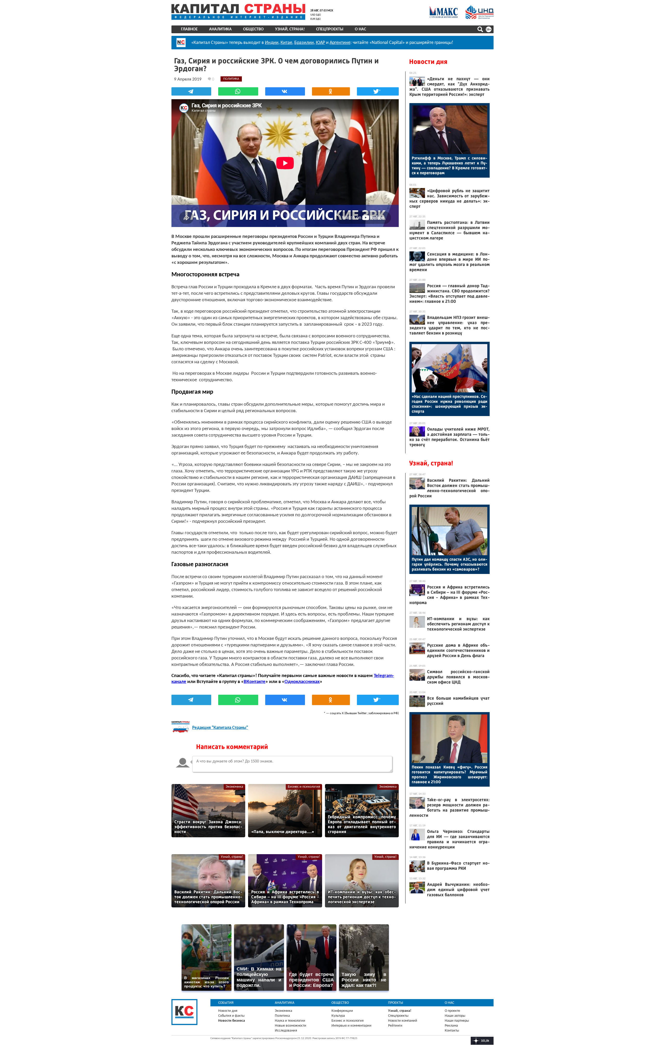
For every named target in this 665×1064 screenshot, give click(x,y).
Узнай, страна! (290, 29)
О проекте (452, 1011)
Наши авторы (455, 1016)
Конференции (342, 1011)
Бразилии (304, 43)
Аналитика (220, 29)
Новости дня (428, 62)
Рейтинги (395, 1026)
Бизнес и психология (304, 787)
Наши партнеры (457, 1021)
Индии (271, 43)
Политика (282, 1016)
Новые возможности (290, 1026)
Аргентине (340, 43)
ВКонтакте (254, 681)
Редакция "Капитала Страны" (220, 728)
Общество (253, 29)
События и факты (231, 1016)
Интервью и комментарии (351, 1026)
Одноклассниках (302, 681)
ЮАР (320, 43)
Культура (338, 1016)
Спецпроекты (329, 29)
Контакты (452, 1031)
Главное (189, 29)
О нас (360, 29)
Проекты (395, 1003)
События (226, 1003)
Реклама (451, 1026)
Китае (286, 43)
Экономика (234, 787)
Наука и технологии (290, 1021)
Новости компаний (402, 1021)
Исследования (286, 1031)
